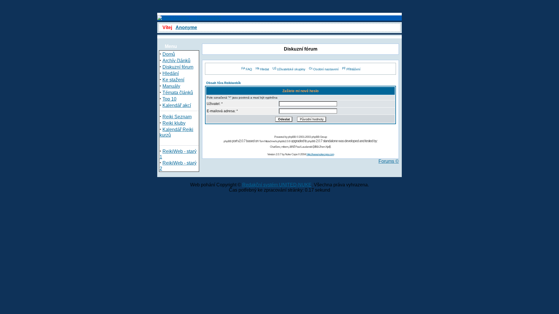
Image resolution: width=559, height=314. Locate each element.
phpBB (292, 136)
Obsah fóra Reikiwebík (223, 83)
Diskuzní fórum (177, 67)
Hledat (264, 69)
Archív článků (176, 60)
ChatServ (275, 146)
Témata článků (177, 92)
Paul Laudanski (303, 146)
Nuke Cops (291, 154)
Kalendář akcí (176, 105)
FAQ (249, 69)
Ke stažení (173, 79)
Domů (168, 54)
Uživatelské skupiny (291, 69)
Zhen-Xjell (324, 146)
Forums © (388, 161)
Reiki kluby (173, 123)
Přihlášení (353, 69)
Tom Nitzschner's (268, 141)
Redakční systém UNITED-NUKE (277, 184)
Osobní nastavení (326, 69)
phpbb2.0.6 (283, 141)
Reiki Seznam (177, 116)
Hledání (170, 73)
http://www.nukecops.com (320, 154)
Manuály (171, 86)
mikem (284, 146)
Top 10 (169, 99)
